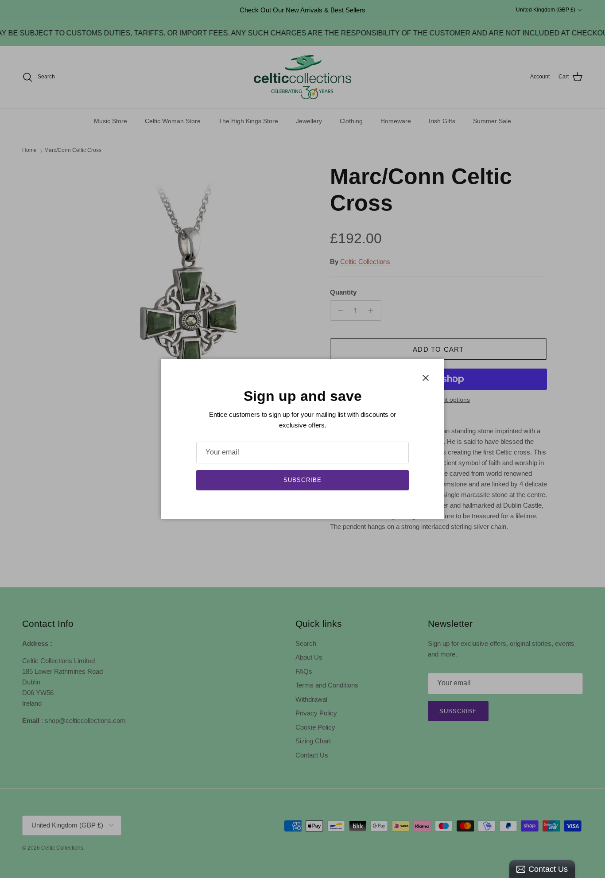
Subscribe (302, 480)
